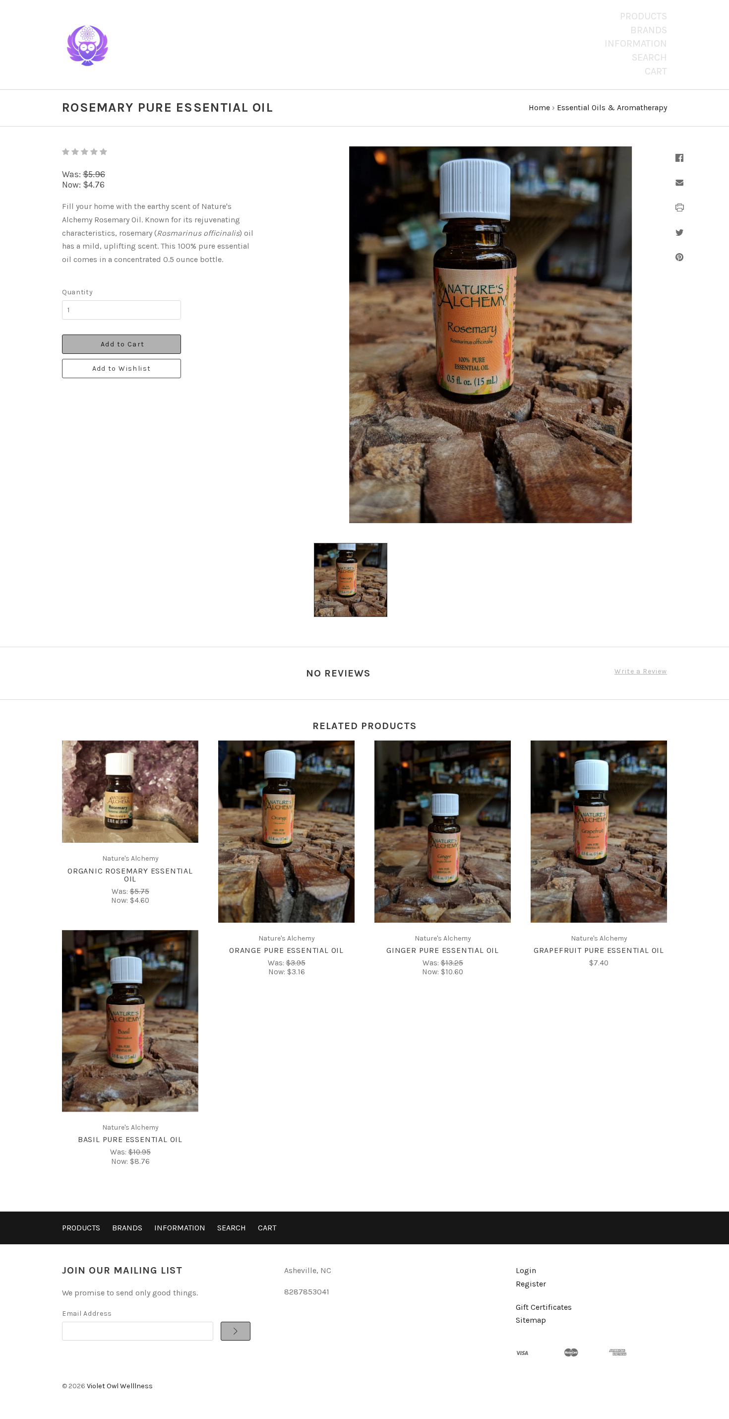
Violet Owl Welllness (120, 1386)
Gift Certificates (544, 1307)
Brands (648, 30)
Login (526, 1270)
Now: (72, 185)
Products (643, 16)
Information (636, 43)
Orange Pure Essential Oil (286, 950)
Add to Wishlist (121, 368)
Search (649, 57)
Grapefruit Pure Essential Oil (599, 950)
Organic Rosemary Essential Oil (130, 874)
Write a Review (640, 671)
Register (531, 1283)
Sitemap (531, 1320)
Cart (656, 71)
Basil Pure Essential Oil (130, 1139)
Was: (72, 174)
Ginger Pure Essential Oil (442, 950)
